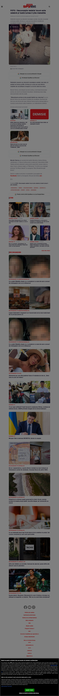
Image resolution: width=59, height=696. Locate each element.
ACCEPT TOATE (29, 690)
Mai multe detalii (54, 665)
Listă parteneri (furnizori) (6, 686)
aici (2, 672)
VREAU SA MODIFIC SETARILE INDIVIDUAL (29, 693)
